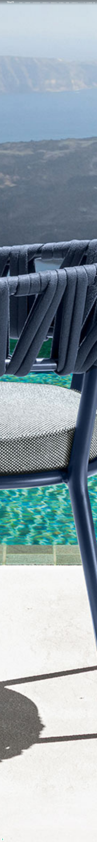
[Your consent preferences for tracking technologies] (2, 839)
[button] (94, 3)
